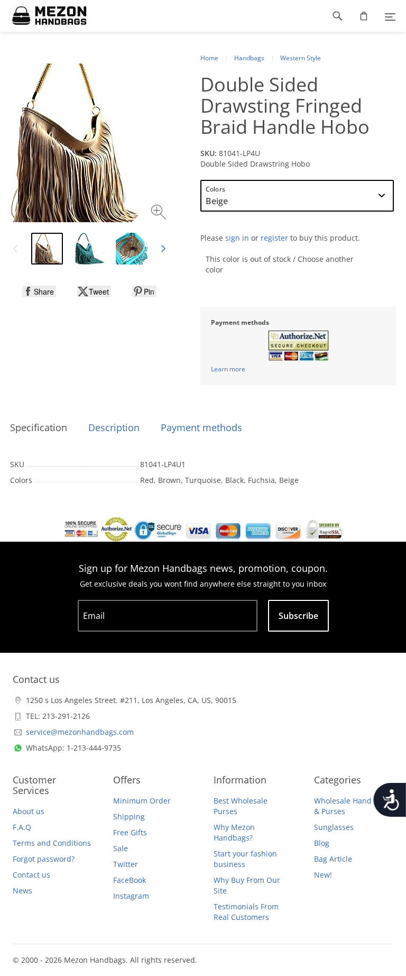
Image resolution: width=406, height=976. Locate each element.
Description (114, 427)
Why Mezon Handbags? (234, 832)
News (22, 891)
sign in (237, 238)
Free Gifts (130, 832)
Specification (38, 427)
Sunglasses (334, 827)
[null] (39, 291)
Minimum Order (142, 801)
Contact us (31, 875)
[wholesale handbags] (44, 15)
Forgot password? (44, 859)
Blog (321, 843)
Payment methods (201, 427)
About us (28, 811)
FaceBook (129, 880)
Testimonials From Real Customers (246, 911)
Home (209, 57)
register (274, 238)
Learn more (228, 368)
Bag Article (333, 859)
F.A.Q (22, 827)
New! (323, 875)
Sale (120, 848)
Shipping (129, 816)
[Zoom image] (160, 213)
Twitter (125, 864)
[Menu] (390, 16)
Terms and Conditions (52, 843)
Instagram (131, 896)
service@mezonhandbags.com (80, 732)
